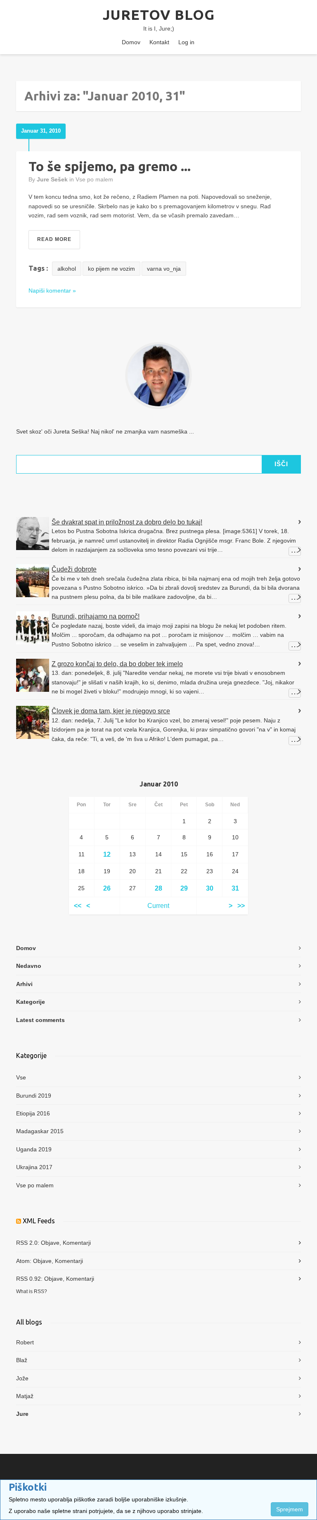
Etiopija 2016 (33, 1113)
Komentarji (77, 1242)
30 (209, 888)
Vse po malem (94, 179)
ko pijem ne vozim (111, 268)
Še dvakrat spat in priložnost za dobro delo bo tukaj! (127, 522)
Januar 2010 (159, 784)
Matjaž (24, 1396)
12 (107, 854)
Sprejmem (289, 1509)
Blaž (21, 1360)
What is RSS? (31, 1291)
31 (235, 888)
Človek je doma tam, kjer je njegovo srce (111, 711)
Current (158, 905)
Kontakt (159, 42)
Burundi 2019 (33, 1095)
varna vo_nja (164, 268)
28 (158, 888)
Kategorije (30, 1001)
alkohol (66, 268)
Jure (22, 1413)
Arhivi (24, 984)
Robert (25, 1342)
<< (77, 905)
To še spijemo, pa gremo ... (109, 166)
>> (241, 905)
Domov (131, 42)
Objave (50, 1242)
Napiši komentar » (52, 290)
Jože (22, 1378)
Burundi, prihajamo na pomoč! (96, 616)
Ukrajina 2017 (34, 1167)
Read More (54, 239)
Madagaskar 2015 (40, 1131)
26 (107, 888)
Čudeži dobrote (74, 569)
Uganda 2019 (34, 1149)
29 (184, 888)
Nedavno (28, 966)
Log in (186, 42)
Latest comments (40, 1020)
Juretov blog (159, 14)
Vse (21, 1077)
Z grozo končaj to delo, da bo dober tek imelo (117, 663)
